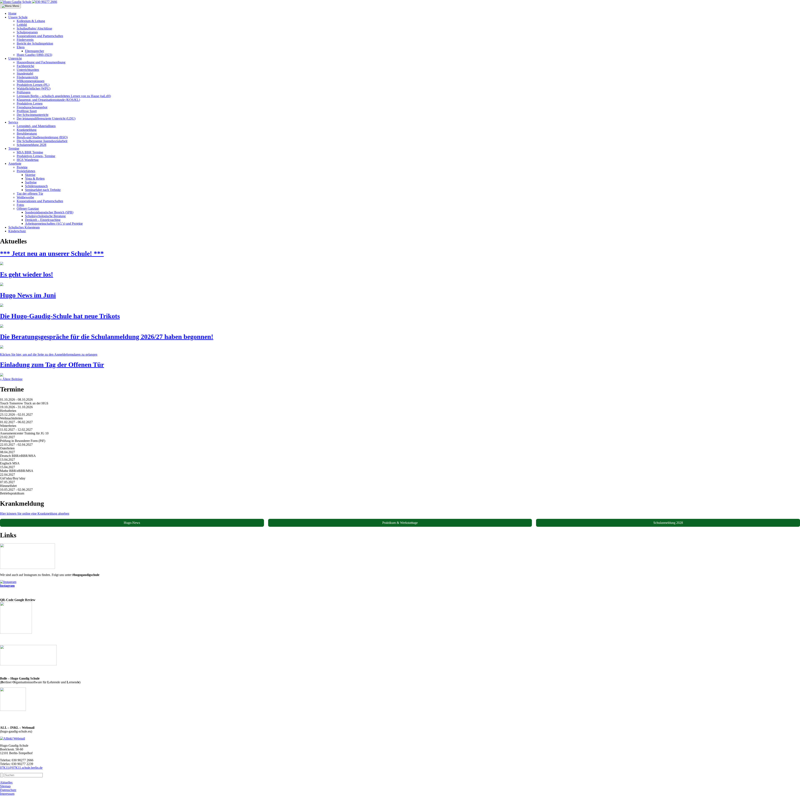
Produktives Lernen (29, 103)
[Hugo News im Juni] (1, 305)
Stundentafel (25, 73)
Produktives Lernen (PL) (33, 85)
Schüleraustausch (36, 186)
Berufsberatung (27, 133)
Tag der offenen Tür (30, 193)
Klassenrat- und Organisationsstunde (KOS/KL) (48, 100)
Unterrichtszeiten (28, 69)
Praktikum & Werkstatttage (400, 522)
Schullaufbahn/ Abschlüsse (34, 28)
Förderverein (25, 39)
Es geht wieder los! (26, 274)
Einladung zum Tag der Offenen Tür (52, 364)
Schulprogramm (27, 32)
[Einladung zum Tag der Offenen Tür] (1, 375)
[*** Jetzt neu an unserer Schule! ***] (1, 264)
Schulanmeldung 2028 (31, 145)
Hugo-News (132, 522)
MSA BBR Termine (30, 152)
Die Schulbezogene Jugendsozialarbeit (42, 141)
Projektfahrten (26, 171)
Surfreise (31, 182)
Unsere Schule (18, 17)
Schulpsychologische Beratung (45, 216)
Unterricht (15, 58)
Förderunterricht (27, 77)
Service (13, 122)
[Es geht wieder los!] (1, 285)
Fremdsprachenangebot (32, 107)
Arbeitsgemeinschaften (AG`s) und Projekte (54, 223)
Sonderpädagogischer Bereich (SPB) (49, 212)
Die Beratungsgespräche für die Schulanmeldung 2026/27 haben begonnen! (106, 336)
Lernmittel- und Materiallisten (36, 126)
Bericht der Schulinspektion (35, 43)
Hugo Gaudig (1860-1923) (34, 54)
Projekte (22, 167)
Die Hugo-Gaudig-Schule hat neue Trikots (60, 316)
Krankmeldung (26, 130)
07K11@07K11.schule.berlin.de (21, 767)
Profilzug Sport (27, 111)
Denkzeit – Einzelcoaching (42, 220)
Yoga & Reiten (35, 178)
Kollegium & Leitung (31, 21)
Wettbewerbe (25, 197)
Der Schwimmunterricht (32, 115)
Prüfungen (23, 92)
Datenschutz (8, 790)
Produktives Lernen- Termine (36, 156)
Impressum (7, 793)
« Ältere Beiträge (11, 379)
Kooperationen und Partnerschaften (40, 36)
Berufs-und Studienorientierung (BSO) (42, 137)
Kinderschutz (17, 231)
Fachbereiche (25, 66)
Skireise (30, 175)
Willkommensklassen (30, 81)
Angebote (14, 163)
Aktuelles (6, 782)
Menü (15, 6)
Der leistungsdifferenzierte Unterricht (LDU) (46, 118)
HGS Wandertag (28, 160)
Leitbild (22, 24)
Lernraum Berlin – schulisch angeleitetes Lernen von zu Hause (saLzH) (64, 96)
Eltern (21, 47)
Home (12, 13)
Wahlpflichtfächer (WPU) (33, 88)
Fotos (20, 205)
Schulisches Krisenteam (24, 227)
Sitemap (5, 786)
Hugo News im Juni (28, 295)
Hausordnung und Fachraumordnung (41, 62)
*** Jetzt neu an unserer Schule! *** (52, 253)
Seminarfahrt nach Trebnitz (43, 190)
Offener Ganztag (28, 208)
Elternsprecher (34, 51)
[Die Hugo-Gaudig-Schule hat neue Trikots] (1, 326)
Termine (13, 148)
